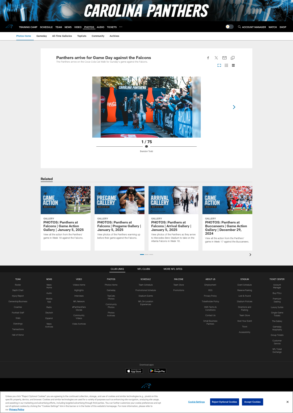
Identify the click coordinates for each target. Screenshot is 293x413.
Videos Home (79, 285)
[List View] (233, 65)
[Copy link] (232, 58)
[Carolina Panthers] (146, 386)
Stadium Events (146, 296)
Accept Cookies (252, 401)
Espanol (49, 318)
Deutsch (49, 312)
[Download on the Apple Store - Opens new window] (134, 371)
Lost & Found (245, 296)
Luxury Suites (277, 307)
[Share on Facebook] (208, 60)
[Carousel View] (219, 65)
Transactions (18, 329)
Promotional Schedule (145, 290)
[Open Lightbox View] (146, 117)
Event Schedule (245, 285)
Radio (49, 307)
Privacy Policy (210, 296)
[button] (142, 254)
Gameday (111, 290)
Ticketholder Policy (210, 301)
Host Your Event (244, 321)
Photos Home (111, 285)
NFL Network (79, 301)
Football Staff (18, 312)
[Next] (234, 107)
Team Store (178, 285)
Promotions (178, 290)
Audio (49, 293)
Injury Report (18, 296)
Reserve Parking (244, 290)
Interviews (79, 296)
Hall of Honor (18, 335)
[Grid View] (226, 65)
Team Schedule (146, 285)
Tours (244, 326)
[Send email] (224, 60)
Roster (18, 285)
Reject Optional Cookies (224, 401)
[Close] (287, 402)
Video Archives (79, 324)
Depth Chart (17, 290)
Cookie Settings (196, 401)
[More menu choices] (120, 26)
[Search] (239, 26)
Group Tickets (277, 335)
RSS (210, 290)
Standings (18, 323)
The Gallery (277, 321)
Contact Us (210, 315)
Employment (210, 285)
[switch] (230, 26)
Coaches (18, 307)
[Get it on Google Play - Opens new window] (157, 372)
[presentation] (251, 255)
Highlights (79, 290)
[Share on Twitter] (216, 60)
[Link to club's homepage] (9, 27)
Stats (18, 318)
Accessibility (244, 332)
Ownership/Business (17, 301)
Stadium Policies (244, 301)
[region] (146, 402)
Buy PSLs (277, 293)
